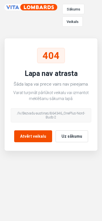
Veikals (72, 22)
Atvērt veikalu (33, 136)
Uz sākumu (71, 136)
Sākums (73, 9)
